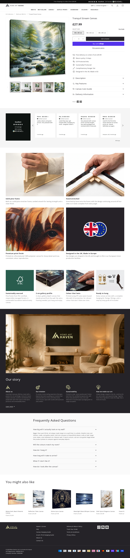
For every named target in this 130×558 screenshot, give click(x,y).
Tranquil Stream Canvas (35, 14)
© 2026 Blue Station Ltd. (13, 549)
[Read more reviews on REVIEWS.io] (18, 131)
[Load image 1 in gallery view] (15, 87)
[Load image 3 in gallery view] (37, 87)
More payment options (98, 48)
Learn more (9, 406)
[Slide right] (67, 87)
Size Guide (121, 29)
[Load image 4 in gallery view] (48, 87)
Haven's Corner (41, 526)
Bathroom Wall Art (21, 14)
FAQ (37, 529)
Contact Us (39, 540)
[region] (78, 126)
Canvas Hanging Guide (43, 532)
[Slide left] (8, 87)
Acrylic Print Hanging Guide (45, 535)
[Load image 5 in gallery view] (59, 87)
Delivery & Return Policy (74, 526)
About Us (39, 538)
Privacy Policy (71, 535)
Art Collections (9, 14)
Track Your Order (72, 529)
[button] (112, 5)
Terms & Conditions (73, 532)
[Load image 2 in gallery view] (26, 87)
